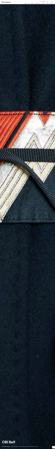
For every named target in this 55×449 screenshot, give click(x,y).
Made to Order (37, 3)
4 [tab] (34, 446)
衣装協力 (47, 3)
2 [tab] (15, 446)
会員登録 (44, 1)
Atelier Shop (51, 3)
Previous (50, 446)
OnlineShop (32, 3)
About (29, 3)
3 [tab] (24, 446)
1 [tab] (6, 446)
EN (48, 1)
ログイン (40, 1)
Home (25, 3)
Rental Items (43, 3)
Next (52, 446)
